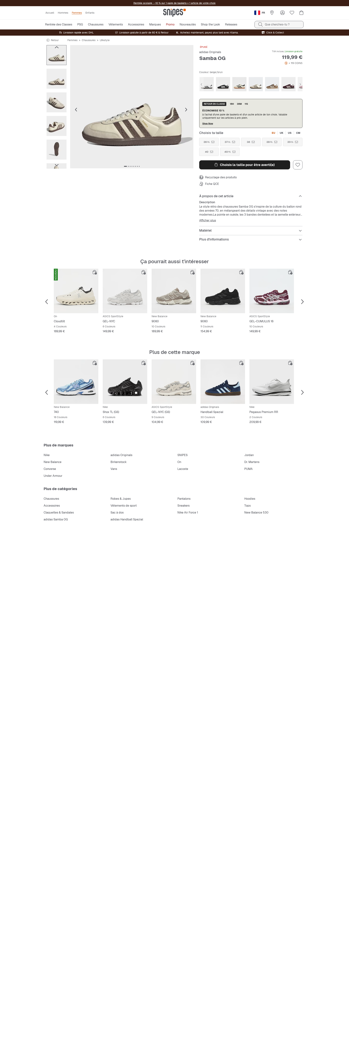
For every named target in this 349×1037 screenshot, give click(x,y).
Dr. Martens (251, 462)
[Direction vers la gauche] (56, 47)
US (290, 133)
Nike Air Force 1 (187, 512)
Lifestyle (105, 40)
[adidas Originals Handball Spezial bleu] (222, 381)
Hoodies (249, 499)
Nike (47, 455)
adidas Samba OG (56, 519)
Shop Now (207, 123)
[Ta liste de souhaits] (292, 12)
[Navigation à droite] (56, 165)
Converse (50, 469)
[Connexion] (282, 12)
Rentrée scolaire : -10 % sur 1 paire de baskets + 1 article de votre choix (174, 3)
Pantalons (183, 499)
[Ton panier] (301, 12)
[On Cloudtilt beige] (76, 291)
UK (281, 133)
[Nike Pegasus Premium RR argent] (271, 381)
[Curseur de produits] (57, 55)
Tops (247, 506)
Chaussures (88, 40)
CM (298, 133)
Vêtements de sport (124, 506)
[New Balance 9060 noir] (222, 291)
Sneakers (183, 506)
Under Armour (53, 476)
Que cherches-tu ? (277, 24)
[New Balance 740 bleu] (76, 381)
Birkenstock (119, 462)
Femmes (72, 40)
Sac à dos (117, 512)
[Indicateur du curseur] (125, 166)
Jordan (249, 455)
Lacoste (182, 469)
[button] (131, 106)
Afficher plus (207, 220)
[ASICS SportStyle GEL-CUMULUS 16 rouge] (271, 291)
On (179, 462)
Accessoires (52, 506)
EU (273, 133)
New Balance (52, 462)
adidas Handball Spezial (127, 519)
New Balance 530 (256, 512)
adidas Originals (210, 52)
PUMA (248, 469)
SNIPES (182, 455)
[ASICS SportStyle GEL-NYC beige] (125, 291)
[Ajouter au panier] (95, 272)
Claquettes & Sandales (59, 512)
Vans (114, 469)
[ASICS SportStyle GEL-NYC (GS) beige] (174, 381)
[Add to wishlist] (298, 165)
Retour (55, 40)
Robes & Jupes (121, 499)
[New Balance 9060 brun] (174, 291)
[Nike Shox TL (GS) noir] (125, 381)
